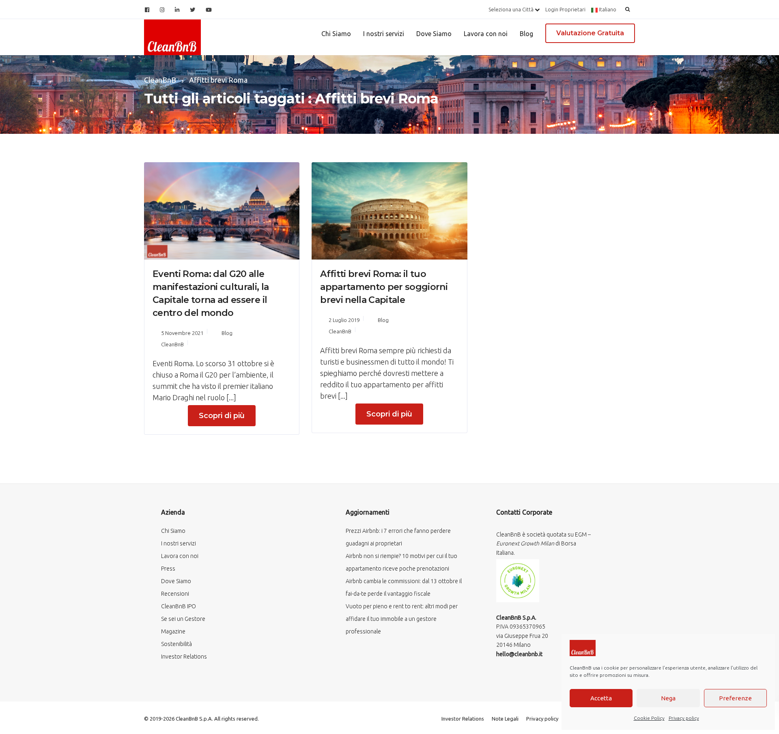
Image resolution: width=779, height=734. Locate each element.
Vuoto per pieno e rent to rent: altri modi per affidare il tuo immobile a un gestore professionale (402, 619)
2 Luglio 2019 (344, 320)
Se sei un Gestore (183, 619)
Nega (668, 698)
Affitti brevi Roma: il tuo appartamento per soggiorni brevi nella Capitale (384, 286)
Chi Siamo (336, 33)
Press (168, 568)
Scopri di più (222, 415)
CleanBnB (172, 344)
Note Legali (505, 718)
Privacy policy (684, 718)
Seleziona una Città (511, 9)
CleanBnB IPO (178, 606)
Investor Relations (184, 656)
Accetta (601, 698)
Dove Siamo (434, 33)
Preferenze (735, 698)
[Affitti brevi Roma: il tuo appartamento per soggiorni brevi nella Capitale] (389, 210)
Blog (526, 33)
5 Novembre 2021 (182, 333)
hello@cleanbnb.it (519, 654)
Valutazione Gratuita (590, 33)
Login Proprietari (565, 9)
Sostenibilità (176, 644)
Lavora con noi (486, 33)
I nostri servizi (383, 33)
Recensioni (175, 593)
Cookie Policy (649, 718)
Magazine (173, 631)
